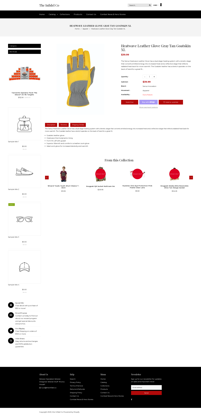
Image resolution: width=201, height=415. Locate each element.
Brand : (123, 86)
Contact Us (74, 396)
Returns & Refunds (77, 389)
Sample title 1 (13, 142)
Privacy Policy (75, 382)
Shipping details (78, 125)
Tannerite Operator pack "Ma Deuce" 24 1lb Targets (24, 94)
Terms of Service (76, 386)
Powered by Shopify (71, 412)
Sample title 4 (13, 285)
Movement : (125, 90)
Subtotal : (124, 82)
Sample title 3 (13, 237)
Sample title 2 (13, 189)
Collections (104, 386)
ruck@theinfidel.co (48, 388)
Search (72, 379)
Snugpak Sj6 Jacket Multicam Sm (100, 186)
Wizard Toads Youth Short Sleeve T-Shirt (63, 187)
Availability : (125, 95)
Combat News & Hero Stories (81, 399)
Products (104, 389)
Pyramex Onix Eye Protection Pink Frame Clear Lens (137, 187)
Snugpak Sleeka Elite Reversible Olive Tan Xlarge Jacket (174, 187)
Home (77, 29)
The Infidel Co (49, 5)
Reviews (64, 125)
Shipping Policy (76, 393)
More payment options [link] (148, 107)
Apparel (85, 29)
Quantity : (125, 77)
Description (51, 125)
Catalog (103, 382)
